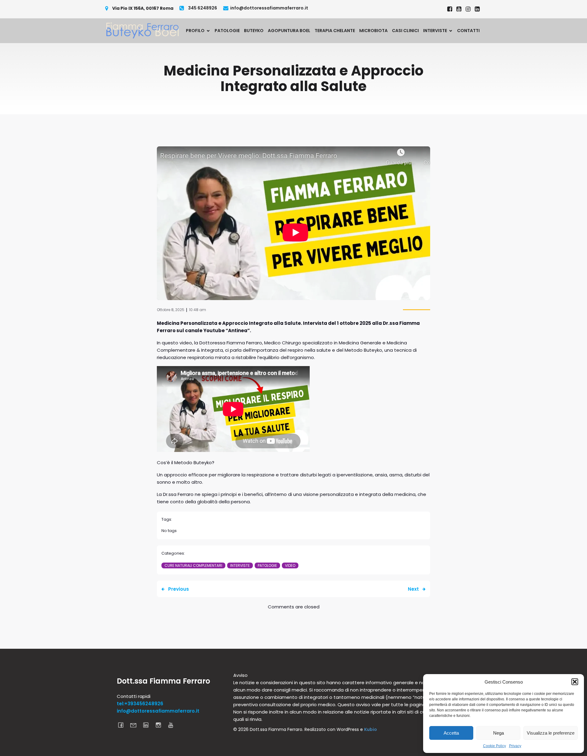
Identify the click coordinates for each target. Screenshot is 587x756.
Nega (498, 733)
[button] (575, 682)
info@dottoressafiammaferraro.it (158, 711)
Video (290, 565)
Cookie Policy (494, 746)
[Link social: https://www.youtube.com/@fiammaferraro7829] (458, 9)
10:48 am (197, 309)
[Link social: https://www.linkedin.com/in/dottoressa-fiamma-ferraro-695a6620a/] (477, 9)
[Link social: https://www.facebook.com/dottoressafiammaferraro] (449, 9)
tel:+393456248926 (140, 703)
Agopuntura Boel (289, 31)
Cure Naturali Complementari (193, 565)
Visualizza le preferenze (550, 733)
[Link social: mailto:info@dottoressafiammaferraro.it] (135, 725)
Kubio (370, 729)
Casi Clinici (405, 31)
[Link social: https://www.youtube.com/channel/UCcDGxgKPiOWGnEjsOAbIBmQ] (173, 725)
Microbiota (373, 31)
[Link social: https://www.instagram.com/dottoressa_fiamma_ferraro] (468, 9)
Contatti (468, 31)
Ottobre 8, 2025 (170, 309)
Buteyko (254, 31)
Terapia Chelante (335, 31)
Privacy (515, 746)
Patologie (227, 31)
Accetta (451, 733)
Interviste (240, 565)
